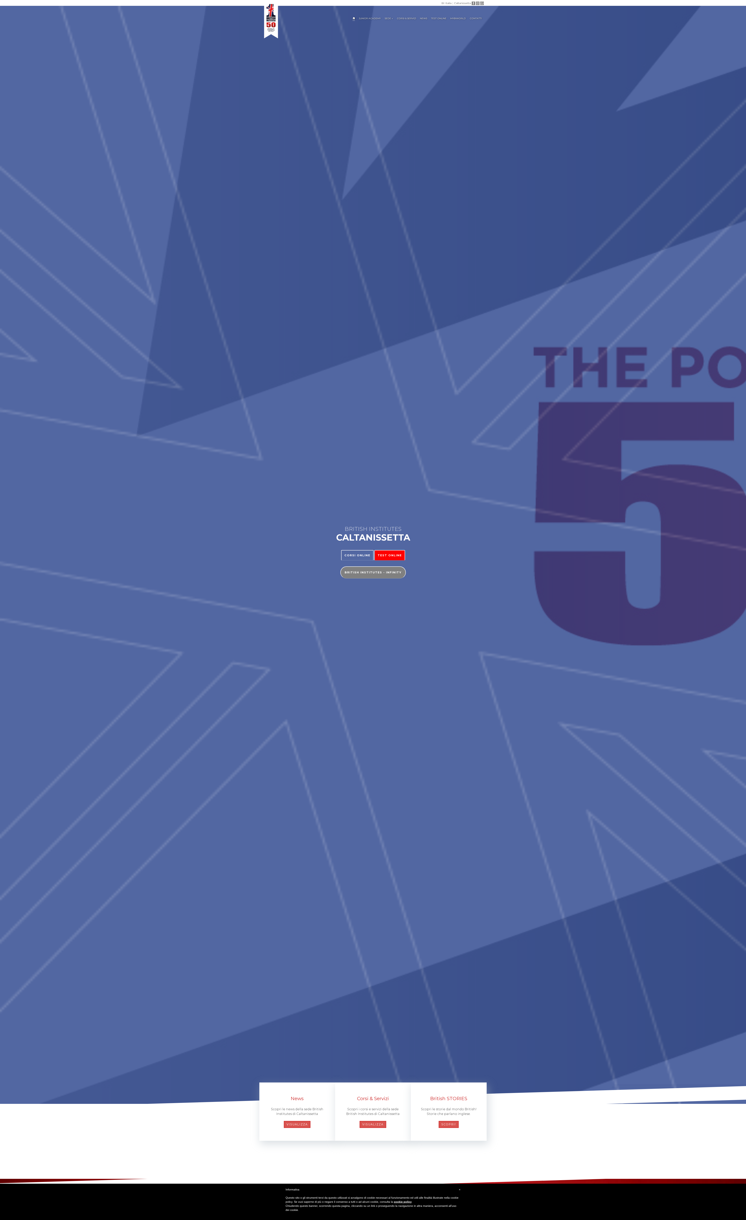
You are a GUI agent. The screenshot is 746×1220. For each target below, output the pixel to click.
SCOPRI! (448, 1124)
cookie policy (403, 1201)
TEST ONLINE (438, 18)
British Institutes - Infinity (373, 572)
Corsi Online (357, 555)
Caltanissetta (462, 3)
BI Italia (446, 3)
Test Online (390, 555)
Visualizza (297, 1124)
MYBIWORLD (458, 18)
